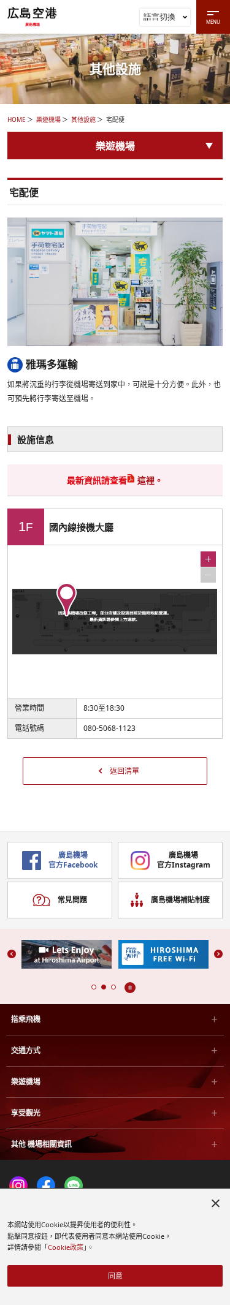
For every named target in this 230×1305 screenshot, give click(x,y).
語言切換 (159, 16)
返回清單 (124, 771)
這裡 (146, 480)
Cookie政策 (65, 1247)
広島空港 (32, 16)
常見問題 (72, 900)
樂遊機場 (48, 119)
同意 (115, 1276)
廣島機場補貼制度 (180, 900)
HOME (16, 119)
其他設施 (83, 119)
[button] (93, 987)
